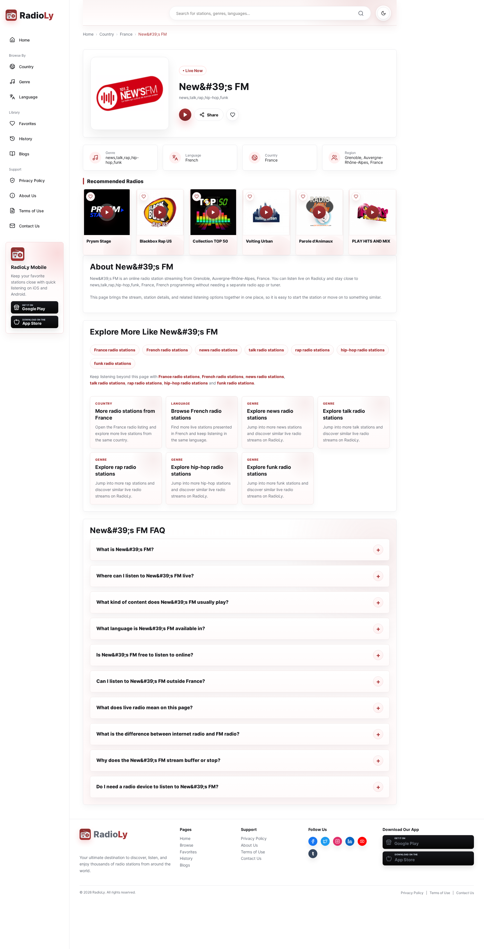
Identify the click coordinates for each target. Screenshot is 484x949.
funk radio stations (112, 363)
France (126, 34)
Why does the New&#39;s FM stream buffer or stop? (158, 760)
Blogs (185, 865)
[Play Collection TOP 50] (213, 212)
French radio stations (167, 349)
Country (106, 34)
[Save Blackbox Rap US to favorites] (143, 196)
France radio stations (114, 349)
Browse (186, 845)
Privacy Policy (254, 838)
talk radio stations (266, 349)
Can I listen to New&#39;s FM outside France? (150, 681)
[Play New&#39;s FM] (185, 115)
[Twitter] (325, 841)
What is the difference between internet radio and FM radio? (167, 734)
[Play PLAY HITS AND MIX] (372, 212)
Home (88, 34)
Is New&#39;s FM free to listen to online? (144, 655)
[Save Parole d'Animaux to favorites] (303, 196)
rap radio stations (312, 349)
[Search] (361, 13)
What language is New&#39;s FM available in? (150, 628)
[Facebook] (312, 841)
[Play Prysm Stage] (107, 212)
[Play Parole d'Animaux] (319, 212)
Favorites (188, 851)
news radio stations (218, 349)
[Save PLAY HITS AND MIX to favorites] (356, 196)
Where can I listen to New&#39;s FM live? (145, 576)
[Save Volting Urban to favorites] (249, 196)
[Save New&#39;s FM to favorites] (232, 115)
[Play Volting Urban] (266, 212)
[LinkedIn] (349, 841)
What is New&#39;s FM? (125, 549)
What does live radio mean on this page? (144, 707)
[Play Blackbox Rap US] (159, 212)
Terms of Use (253, 851)
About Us (249, 845)
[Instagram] (337, 841)
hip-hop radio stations (363, 349)
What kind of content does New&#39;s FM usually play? (162, 602)
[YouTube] (362, 841)
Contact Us (251, 858)
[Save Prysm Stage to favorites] (90, 196)
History (186, 858)
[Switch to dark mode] (383, 13)
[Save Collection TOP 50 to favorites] (196, 196)
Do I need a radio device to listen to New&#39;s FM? (157, 786)
